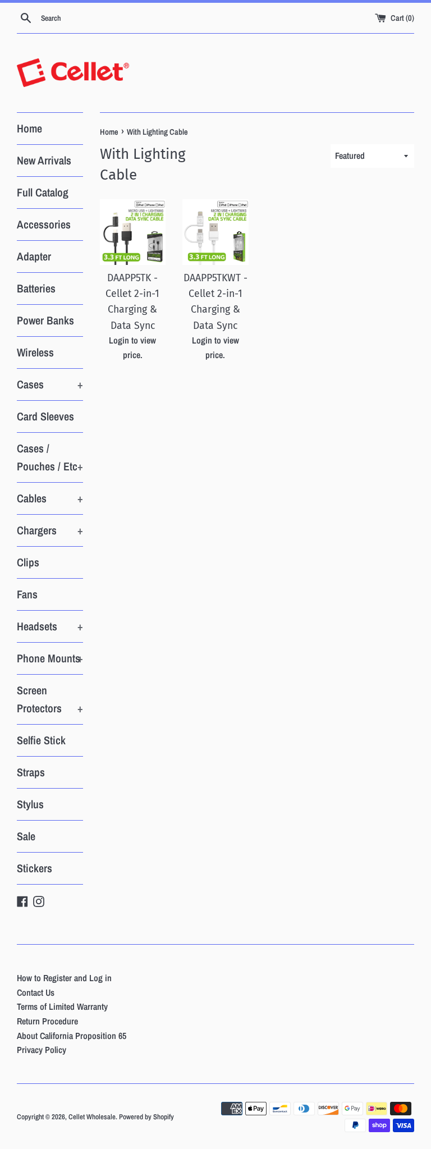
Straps (31, 772)
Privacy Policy (41, 1049)
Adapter (34, 256)
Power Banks (45, 320)
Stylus (30, 804)
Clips (28, 562)
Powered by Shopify (146, 1116)
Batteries (36, 288)
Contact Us (35, 992)
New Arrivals (44, 160)
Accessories (44, 224)
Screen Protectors (50, 699)
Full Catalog (42, 192)
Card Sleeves (45, 416)
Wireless (35, 352)
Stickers (34, 868)
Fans (27, 594)
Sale (26, 836)
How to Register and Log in (64, 978)
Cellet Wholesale (92, 1116)
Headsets (50, 626)
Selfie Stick (41, 740)
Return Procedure (47, 1021)
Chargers (50, 530)
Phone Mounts (50, 658)
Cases (50, 384)
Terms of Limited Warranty (62, 1006)
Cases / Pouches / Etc (50, 457)
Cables (50, 498)
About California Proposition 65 (71, 1035)
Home (29, 128)
